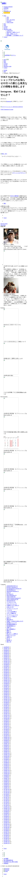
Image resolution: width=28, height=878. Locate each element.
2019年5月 (6, 764)
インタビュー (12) (11, 602)
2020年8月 (6, 742)
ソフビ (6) (9, 610)
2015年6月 (6, 833)
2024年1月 (6, 696)
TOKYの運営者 (14, 196)
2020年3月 (6, 750)
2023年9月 (6, 702)
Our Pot (5, 28)
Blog (5, 23)
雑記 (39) (9, 641)
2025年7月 (6, 667)
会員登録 (6, 8)
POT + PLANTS (11, 19)
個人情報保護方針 (8, 860)
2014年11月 (7, 843)
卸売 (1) (9, 618)
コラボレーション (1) (12, 608)
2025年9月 (6, 664)
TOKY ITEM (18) (11, 596)
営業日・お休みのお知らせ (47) (15, 621)
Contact (5, 37)
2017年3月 (6, 803)
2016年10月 (7, 810)
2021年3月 (6, 735)
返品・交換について (12, 33)
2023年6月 (6, 707)
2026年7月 (6, 648)
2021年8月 (6, 731)
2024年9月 (6, 683)
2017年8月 (6, 795)
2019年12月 (7, 753)
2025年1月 (6, 677)
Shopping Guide (7, 29)
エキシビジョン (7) (12, 603)
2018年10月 (7, 773)
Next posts (3, 225)
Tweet (5, 217)
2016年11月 (7, 808)
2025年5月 (6, 670)
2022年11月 (7, 716)
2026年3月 (6, 655)
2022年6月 (6, 721)
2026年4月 (6, 653)
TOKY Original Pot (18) (12, 599)
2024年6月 (6, 688)
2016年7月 (6, 814)
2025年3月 (6, 674)
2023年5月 (6, 708)
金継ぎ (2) (9, 637)
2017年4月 (6, 802)
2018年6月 (6, 780)
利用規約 (6, 863)
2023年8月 (6, 704)
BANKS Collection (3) (12, 587)
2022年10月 (7, 718)
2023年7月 (6, 705)
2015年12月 (7, 824)
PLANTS (9, 21)
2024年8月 (6, 685)
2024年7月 (6, 686)
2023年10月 (7, 700)
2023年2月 (6, 712)
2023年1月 (6, 713)
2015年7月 (6, 832)
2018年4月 (6, 783)
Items (5, 15)
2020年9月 (6, 740)
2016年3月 (6, 821)
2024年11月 (7, 680)
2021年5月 (6, 732)
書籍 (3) (9, 630)
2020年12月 (7, 737)
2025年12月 (7, 659)
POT (8, 18)
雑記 (5, 203)
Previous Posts (4, 223)
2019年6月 (6, 762)
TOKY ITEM (10, 22)
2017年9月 (6, 794)
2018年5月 (6, 781)
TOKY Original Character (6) (14, 598)
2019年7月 (6, 761)
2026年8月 (6, 647)
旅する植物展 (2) (11, 629)
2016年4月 (6, 819)
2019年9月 (6, 757)
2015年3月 (6, 836)
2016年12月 (7, 806)
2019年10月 (7, 756)
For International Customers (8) (14, 588)
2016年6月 (6, 816)
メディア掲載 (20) (11, 613)
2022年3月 (6, 724)
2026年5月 (6, 651)
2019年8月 (6, 759)
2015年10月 (7, 827)
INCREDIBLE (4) (11, 590)
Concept (6, 26)
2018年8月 (6, 776)
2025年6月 (6, 669)
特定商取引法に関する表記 (11, 861)
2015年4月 (6, 835)
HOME (5, 70)
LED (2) (9, 592)
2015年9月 (6, 829)
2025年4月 (6, 672)
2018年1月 (6, 787)
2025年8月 (6, 666)
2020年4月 (6, 748)
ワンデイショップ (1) (12, 615)
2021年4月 (6, 734)
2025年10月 (7, 663)
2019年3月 (6, 767)
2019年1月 (6, 768)
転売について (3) (11, 635)
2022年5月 (6, 723)
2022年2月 (6, 726)
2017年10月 (7, 792)
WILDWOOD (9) (11, 600)
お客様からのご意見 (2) (13, 605)
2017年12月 (7, 789)
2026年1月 (6, 658)
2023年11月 (7, 699)
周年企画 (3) (10, 619)
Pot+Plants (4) (10, 594)
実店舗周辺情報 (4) (12, 624)
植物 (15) (9, 632)
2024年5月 (6, 689)
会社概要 (6, 858)
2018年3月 (6, 784)
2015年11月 (7, 825)
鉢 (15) (8, 638)
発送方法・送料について (13, 32)
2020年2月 (6, 751)
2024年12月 (7, 678)
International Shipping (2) (13, 591)
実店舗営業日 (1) (11, 626)
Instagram (9, 101)
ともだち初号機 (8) (12, 611)
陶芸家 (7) (9, 640)
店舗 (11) (9, 627)
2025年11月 (7, 661)
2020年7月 (6, 743)
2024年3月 (6, 693)
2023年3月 (6, 710)
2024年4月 (6, 691)
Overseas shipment (8, 6)
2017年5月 (6, 800)
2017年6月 (6, 799)
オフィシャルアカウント (19, 172)
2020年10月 (7, 738)
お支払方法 (10, 30)
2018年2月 (6, 786)
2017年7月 (6, 797)
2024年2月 (6, 694)
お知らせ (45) (10, 607)
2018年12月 (7, 770)
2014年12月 (7, 841)
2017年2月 (6, 805)
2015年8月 (6, 830)
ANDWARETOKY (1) (12, 586)
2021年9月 (6, 729)
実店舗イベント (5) (12, 622)
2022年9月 (6, 719)
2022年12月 (7, 715)
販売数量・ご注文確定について (15, 35)
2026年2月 (6, 656)
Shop (5, 25)
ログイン (6, 9)
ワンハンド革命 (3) (12, 616)
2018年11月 (7, 772)
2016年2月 (6, 822)
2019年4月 (6, 765)
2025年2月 (6, 675)
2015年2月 (6, 838)
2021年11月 (7, 727)
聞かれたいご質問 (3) (12, 633)
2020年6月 (6, 745)
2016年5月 (6, 818)
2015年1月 (6, 840)
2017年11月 (7, 791)
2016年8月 (6, 813)
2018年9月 (6, 775)
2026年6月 (6, 650)
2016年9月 (6, 811)
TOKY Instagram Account (7, 109)
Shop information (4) (11, 595)
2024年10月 (7, 682)
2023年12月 (7, 697)
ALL (8, 17)
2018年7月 (6, 778)
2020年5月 (6, 746)
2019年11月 (7, 754)
